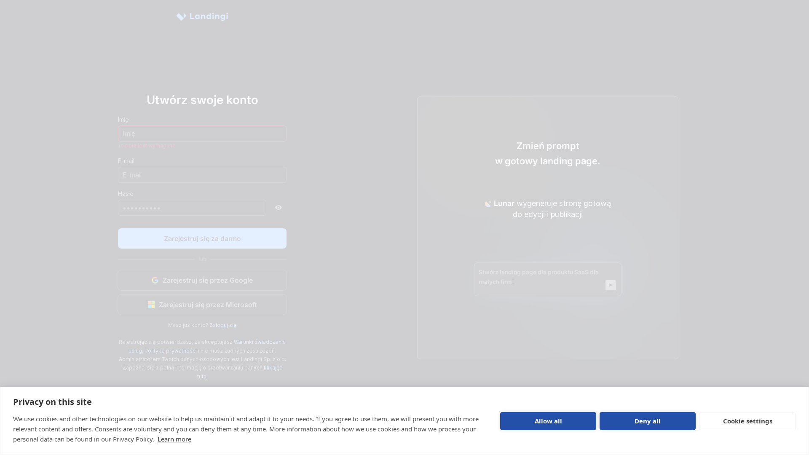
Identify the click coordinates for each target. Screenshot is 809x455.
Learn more (174, 439)
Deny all (648, 421)
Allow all (548, 421)
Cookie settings (747, 421)
